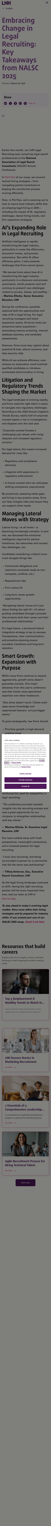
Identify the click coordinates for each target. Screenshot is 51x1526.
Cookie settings (25, 773)
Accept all (25, 786)
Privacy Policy (16, 763)
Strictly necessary (25, 780)
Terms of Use (26, 767)
